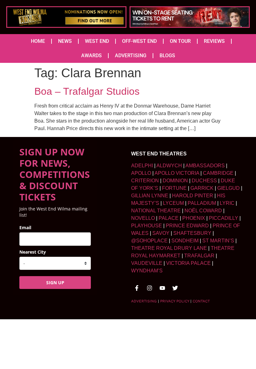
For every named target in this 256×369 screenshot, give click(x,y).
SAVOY (161, 233)
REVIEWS (214, 41)
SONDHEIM (185, 240)
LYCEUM (173, 203)
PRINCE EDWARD (187, 225)
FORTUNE (174, 188)
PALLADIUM (202, 203)
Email (25, 227)
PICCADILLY (223, 218)
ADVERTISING (130, 55)
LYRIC (227, 203)
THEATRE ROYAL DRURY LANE (169, 248)
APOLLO (141, 173)
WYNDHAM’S (147, 270)
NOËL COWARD (203, 210)
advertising (144, 301)
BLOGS (167, 55)
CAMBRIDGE (218, 173)
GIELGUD (228, 188)
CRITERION (145, 180)
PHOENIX (193, 218)
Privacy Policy (174, 301)
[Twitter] (175, 288)
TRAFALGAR (199, 255)
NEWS (65, 41)
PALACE (169, 218)
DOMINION (175, 180)
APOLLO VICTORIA (177, 173)
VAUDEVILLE (146, 263)
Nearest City (32, 252)
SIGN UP (55, 283)
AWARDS (91, 55)
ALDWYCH (169, 165)
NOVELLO (143, 218)
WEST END (97, 41)
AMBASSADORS (205, 165)
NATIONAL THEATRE (156, 210)
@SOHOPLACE (149, 240)
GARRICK (202, 188)
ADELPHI (142, 165)
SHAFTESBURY (192, 233)
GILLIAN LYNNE (149, 195)
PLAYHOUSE (146, 225)
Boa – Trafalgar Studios (87, 91)
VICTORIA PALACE (188, 263)
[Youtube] (162, 288)
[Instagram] (149, 288)
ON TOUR (180, 41)
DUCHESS (204, 180)
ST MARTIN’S (218, 240)
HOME (38, 41)
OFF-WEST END (139, 41)
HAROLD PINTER (192, 195)
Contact (201, 301)
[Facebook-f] (136, 288)
